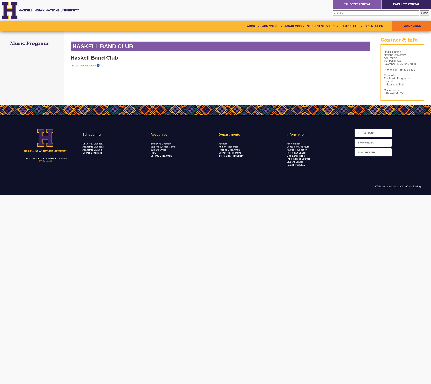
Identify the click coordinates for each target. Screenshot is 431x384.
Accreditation (293, 143)
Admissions (270, 26)
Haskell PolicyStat (296, 164)
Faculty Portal (406, 4)
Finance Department (229, 149)
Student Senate (295, 161)
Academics (293, 26)
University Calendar (92, 143)
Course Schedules (92, 152)
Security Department (161, 155)
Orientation (374, 26)
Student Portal (357, 4)
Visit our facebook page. (84, 65)
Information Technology (231, 155)
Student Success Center (163, 146)
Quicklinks (412, 25)
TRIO (153, 152)
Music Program (29, 43)
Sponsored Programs (230, 152)
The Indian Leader (296, 152)
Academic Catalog (92, 149)
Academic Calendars (93, 146)
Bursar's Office (158, 149)
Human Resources (228, 146)
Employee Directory (161, 143)
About (252, 26)
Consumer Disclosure (298, 146)
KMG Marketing (411, 186)
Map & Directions (296, 155)
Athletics (223, 143)
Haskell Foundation (297, 149)
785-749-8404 (45, 161)
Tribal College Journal (298, 158)
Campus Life (350, 26)
